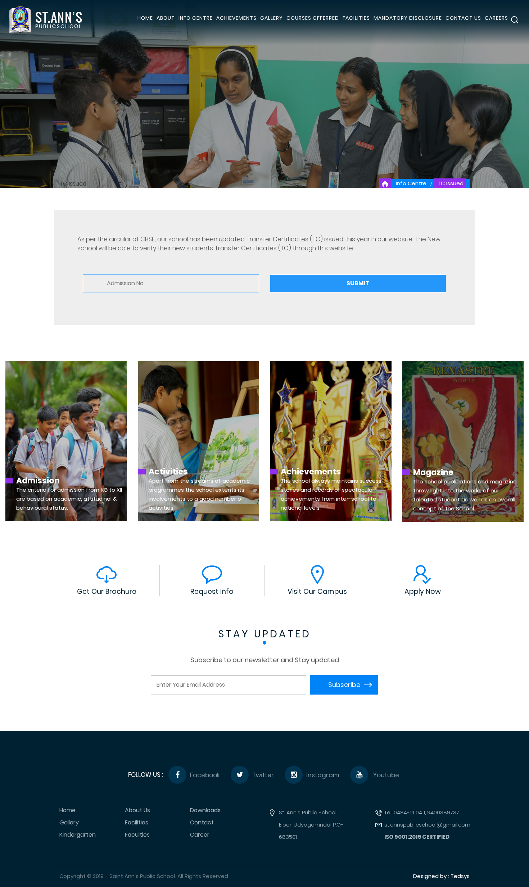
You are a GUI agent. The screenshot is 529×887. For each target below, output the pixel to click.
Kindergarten (77, 835)
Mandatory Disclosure (408, 18)
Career (199, 835)
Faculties (137, 835)
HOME (145, 18)
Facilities (136, 823)
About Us (137, 810)
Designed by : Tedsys (441, 876)
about (166, 18)
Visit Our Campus (317, 591)
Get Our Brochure (106, 591)
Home (67, 810)
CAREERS (496, 18)
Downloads (205, 810)
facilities (356, 18)
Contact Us (463, 18)
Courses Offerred (312, 18)
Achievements (236, 18)
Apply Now (422, 591)
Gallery (271, 18)
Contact (202, 823)
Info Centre (195, 18)
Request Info (212, 591)
